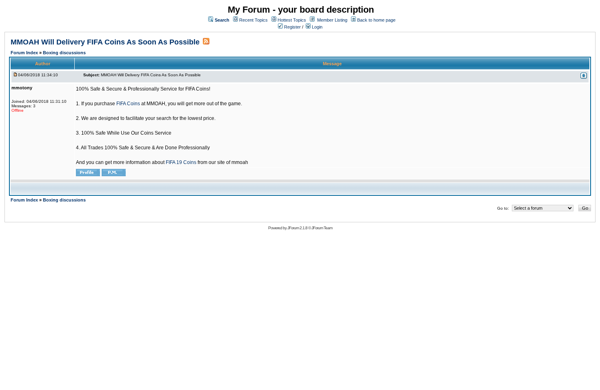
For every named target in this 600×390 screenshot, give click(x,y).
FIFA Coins (128, 103)
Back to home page (376, 20)
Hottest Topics (292, 20)
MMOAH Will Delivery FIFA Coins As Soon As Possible (105, 42)
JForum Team (321, 228)
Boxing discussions (64, 52)
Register (292, 26)
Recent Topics (253, 20)
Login (316, 26)
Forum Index (25, 52)
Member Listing (332, 20)
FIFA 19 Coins (181, 162)
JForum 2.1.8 (297, 228)
